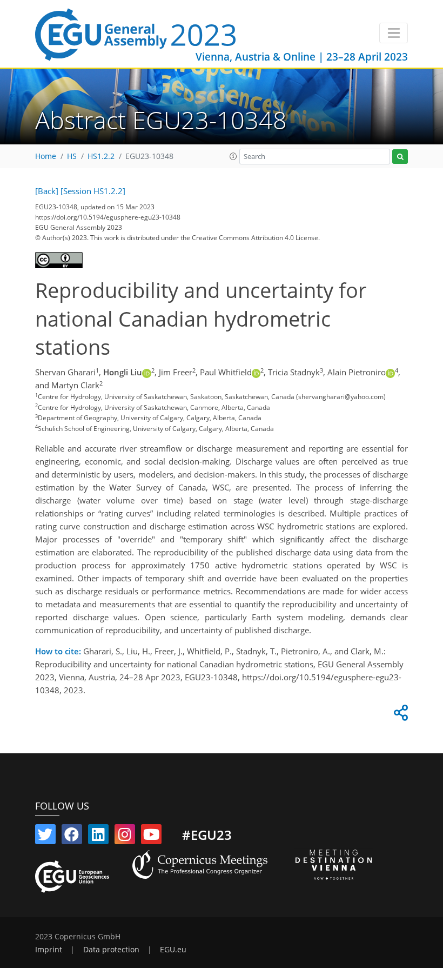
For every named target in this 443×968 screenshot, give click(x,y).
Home (45, 156)
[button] (233, 156)
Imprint (48, 949)
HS (72, 156)
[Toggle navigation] (393, 33)
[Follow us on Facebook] (72, 836)
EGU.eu (173, 949)
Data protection (111, 949)
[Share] (399, 715)
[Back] (46, 190)
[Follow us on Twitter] (45, 836)
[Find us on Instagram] (125, 836)
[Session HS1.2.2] (93, 190)
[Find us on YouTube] (151, 836)
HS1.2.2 (101, 156)
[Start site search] (400, 156)
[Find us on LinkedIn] (98, 836)
